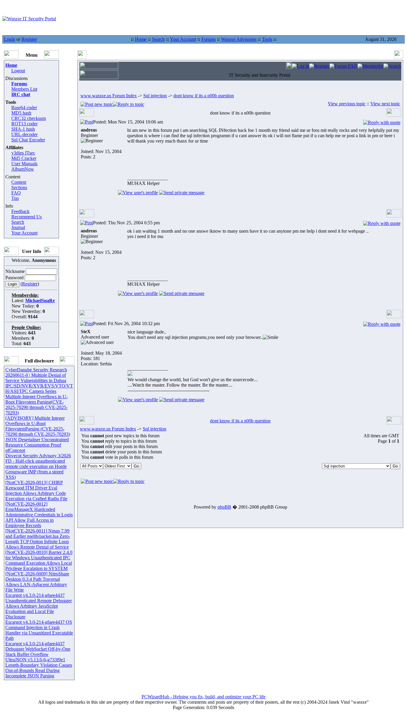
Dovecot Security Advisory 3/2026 (38, 455)
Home (141, 39)
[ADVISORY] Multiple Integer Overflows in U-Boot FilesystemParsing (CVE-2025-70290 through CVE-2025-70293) (37, 426)
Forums (208, 39)
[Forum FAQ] (344, 66)
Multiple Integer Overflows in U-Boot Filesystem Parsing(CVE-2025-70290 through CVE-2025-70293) (36, 404)
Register (29, 39)
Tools (267, 39)
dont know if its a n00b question (203, 95)
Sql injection (155, 95)
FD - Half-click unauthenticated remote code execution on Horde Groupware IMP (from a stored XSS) (36, 469)
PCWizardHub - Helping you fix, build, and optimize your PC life (203, 696)
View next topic (385, 103)
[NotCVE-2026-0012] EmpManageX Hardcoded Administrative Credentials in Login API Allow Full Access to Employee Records (39, 514)
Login (9, 39)
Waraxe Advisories (239, 39)
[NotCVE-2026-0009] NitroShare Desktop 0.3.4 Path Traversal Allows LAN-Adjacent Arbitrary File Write (37, 581)
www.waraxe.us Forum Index (108, 95)
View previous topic (347, 103)
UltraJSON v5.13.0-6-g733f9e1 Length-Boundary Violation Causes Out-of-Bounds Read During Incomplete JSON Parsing (38, 667)
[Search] (392, 66)
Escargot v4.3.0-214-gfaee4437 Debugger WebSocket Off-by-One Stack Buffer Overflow (37, 649)
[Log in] (300, 66)
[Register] (319, 66)
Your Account (183, 39)
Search (158, 39)
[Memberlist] (370, 66)
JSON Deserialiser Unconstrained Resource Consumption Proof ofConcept (37, 445)
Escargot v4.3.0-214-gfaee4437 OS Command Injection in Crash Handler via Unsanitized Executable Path (39, 630)
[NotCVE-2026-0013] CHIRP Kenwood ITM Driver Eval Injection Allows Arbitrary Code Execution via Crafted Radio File (36, 490)
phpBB (224, 506)
